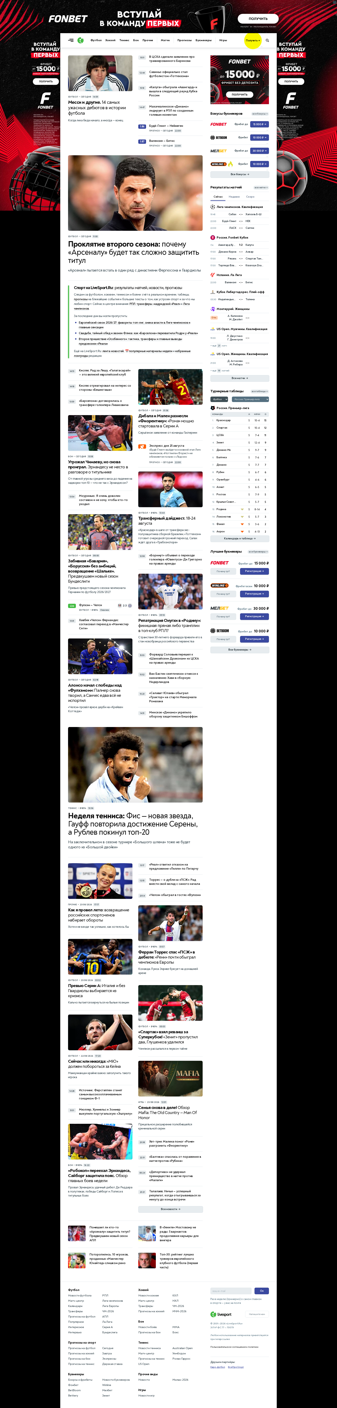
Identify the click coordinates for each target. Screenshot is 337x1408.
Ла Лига (107, 1322)
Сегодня (107, 1348)
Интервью (75, 1332)
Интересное (76, 1327)
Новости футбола (79, 1295)
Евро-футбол (217, 1367)
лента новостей (113, 351)
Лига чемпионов (112, 1301)
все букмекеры (258, 551)
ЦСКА (220, 435)
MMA (175, 1327)
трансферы (144, 304)
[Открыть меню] (71, 40)
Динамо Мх (223, 450)
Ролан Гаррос (181, 1359)
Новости (144, 1380)
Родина (221, 509)
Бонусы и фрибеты (80, 1380)
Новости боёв (147, 1327)
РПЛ (132, 304)
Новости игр (146, 1395)
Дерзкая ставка (112, 1364)
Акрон (220, 531)
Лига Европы (110, 1306)
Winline (106, 1385)
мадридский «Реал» (166, 304)
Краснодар (223, 420)
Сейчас (218, 196)
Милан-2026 (180, 1380)
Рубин (220, 472)
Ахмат (220, 487)
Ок (262, 1291)
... (262, 46)
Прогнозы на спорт (82, 1343)
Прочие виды (148, 1374)
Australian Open (182, 1348)
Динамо (221, 464)
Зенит (220, 442)
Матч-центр (76, 1301)
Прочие (148, 40)
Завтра (107, 1353)
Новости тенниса (149, 1348)
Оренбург (222, 479)
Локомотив (223, 516)
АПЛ (105, 1316)
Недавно (234, 196)
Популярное (76, 1322)
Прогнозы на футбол (81, 1316)
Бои (136, 40)
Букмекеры (204, 40)
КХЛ (175, 1295)
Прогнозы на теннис (81, 1364)
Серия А (107, 1327)
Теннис (124, 40)
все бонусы (260, 113)
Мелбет (107, 1390)
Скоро (250, 196)
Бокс (175, 1332)
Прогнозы (184, 40)
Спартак (221, 427)
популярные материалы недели (150, 351)
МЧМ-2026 (179, 1311)
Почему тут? (223, 571)
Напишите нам (257, 1314)
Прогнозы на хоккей (81, 1353)
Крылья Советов (226, 501)
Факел (220, 524)
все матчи (261, 187)
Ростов (221, 494)
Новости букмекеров (116, 1380)
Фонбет (73, 1385)
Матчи (165, 40)
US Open (143, 1364)
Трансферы (75, 1311)
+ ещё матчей (219, 370)
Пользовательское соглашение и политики (234, 1347)
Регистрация (254, 571)
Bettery (73, 1395)
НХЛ (175, 1301)
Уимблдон (179, 1353)
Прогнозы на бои (79, 1359)
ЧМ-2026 (108, 1311)
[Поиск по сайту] (269, 40)
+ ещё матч (218, 345)
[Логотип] (80, 40)
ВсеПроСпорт (236, 1367)
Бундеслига (109, 1332)
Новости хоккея (148, 1295)
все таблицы (260, 391)
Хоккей (110, 40)
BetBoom (74, 1390)
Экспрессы (109, 1359)
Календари (75, 1306)
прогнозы (81, 299)
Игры (223, 40)
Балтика (221, 457)
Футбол (95, 40)
